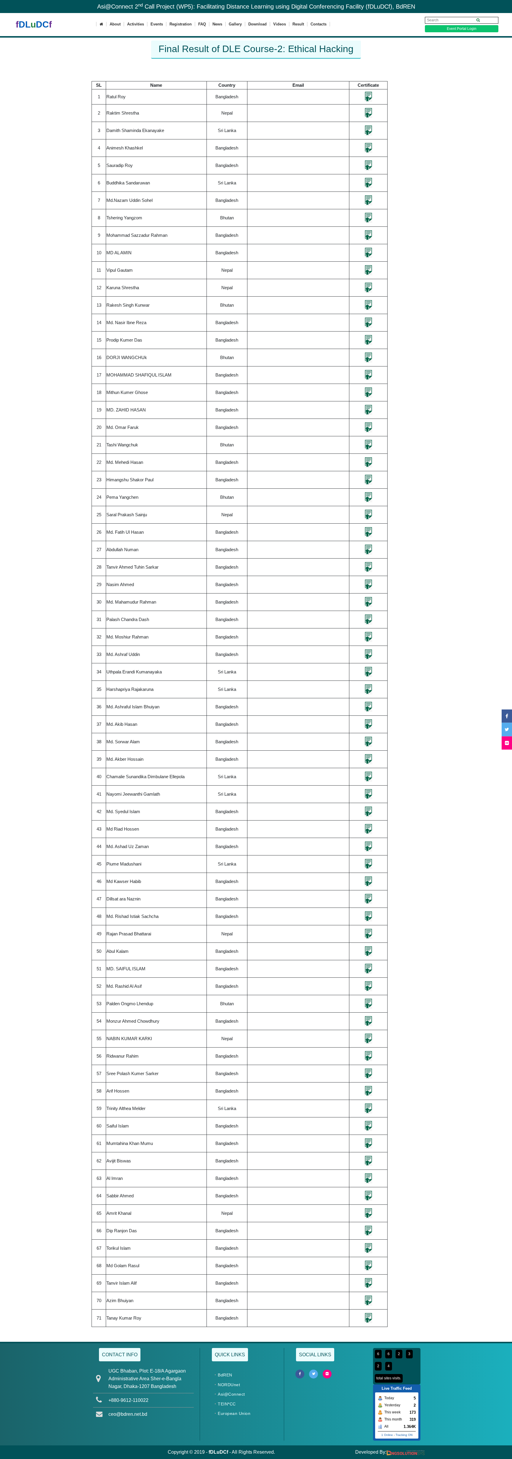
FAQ (202, 24)
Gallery (235, 24)
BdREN (225, 1375)
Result (298, 24)
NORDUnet (229, 1384)
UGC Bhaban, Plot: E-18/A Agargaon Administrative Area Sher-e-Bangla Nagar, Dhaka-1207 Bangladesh (147, 1378)
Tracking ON (404, 1435)
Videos (279, 24)
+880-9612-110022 (128, 1400)
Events (157, 24)
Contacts (319, 24)
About (115, 24)
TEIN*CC (227, 1404)
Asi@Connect (231, 1394)
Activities (135, 24)
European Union (234, 1413)
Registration (180, 24)
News (217, 24)
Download (257, 24)
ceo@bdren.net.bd (127, 1414)
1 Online (387, 1435)
